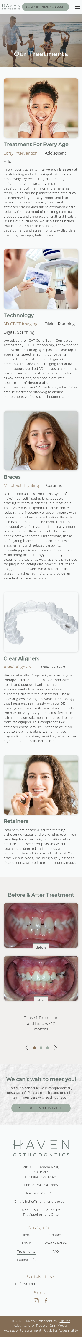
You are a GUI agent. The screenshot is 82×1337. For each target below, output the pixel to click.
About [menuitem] (26, 1243)
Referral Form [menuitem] (26, 1284)
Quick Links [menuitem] (41, 1277)
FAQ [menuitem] (55, 1252)
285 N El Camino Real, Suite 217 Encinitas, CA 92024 (41, 1172)
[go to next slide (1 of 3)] (55, 1048)
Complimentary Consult (45, 7)
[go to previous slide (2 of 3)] (26, 1048)
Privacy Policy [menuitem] (56, 1243)
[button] (55, 153)
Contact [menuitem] (55, 1235)
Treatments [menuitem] (26, 1252)
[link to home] (41, 1149)
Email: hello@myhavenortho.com (41, 1202)
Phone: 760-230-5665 (41, 1185)
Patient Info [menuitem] (26, 1260)
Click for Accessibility (61, 1330)
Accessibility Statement (22, 1330)
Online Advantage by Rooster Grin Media (42, 1324)
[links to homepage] (11, 7)
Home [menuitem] (26, 1235)
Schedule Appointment (41, 1108)
